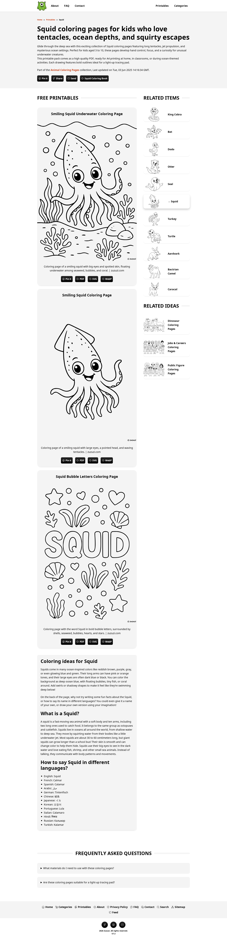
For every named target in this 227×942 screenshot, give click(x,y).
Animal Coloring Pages (65, 70)
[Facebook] (105, 925)
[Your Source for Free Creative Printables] (41, 6)
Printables (50, 20)
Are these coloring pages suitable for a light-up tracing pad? (79, 882)
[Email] (122, 925)
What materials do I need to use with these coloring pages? (78, 868)
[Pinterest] (113, 925)
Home (39, 20)
